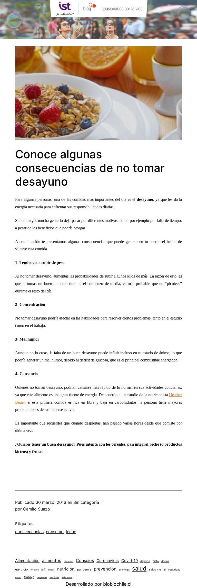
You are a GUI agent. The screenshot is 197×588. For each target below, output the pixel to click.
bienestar (68, 561)
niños (51, 569)
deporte (145, 561)
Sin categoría (86, 502)
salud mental (157, 569)
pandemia (84, 569)
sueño (18, 577)
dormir (165, 561)
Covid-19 (129, 560)
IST (43, 569)
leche (71, 531)
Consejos (85, 560)
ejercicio (21, 569)
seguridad (174, 569)
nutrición (66, 569)
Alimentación (27, 560)
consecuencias (29, 531)
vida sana (67, 577)
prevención (105, 569)
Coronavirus (107, 560)
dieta (156, 561)
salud (139, 568)
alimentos (51, 560)
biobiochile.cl (117, 584)
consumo (55, 531)
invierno (35, 569)
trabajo (29, 577)
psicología (124, 569)
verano (54, 577)
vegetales (42, 577)
